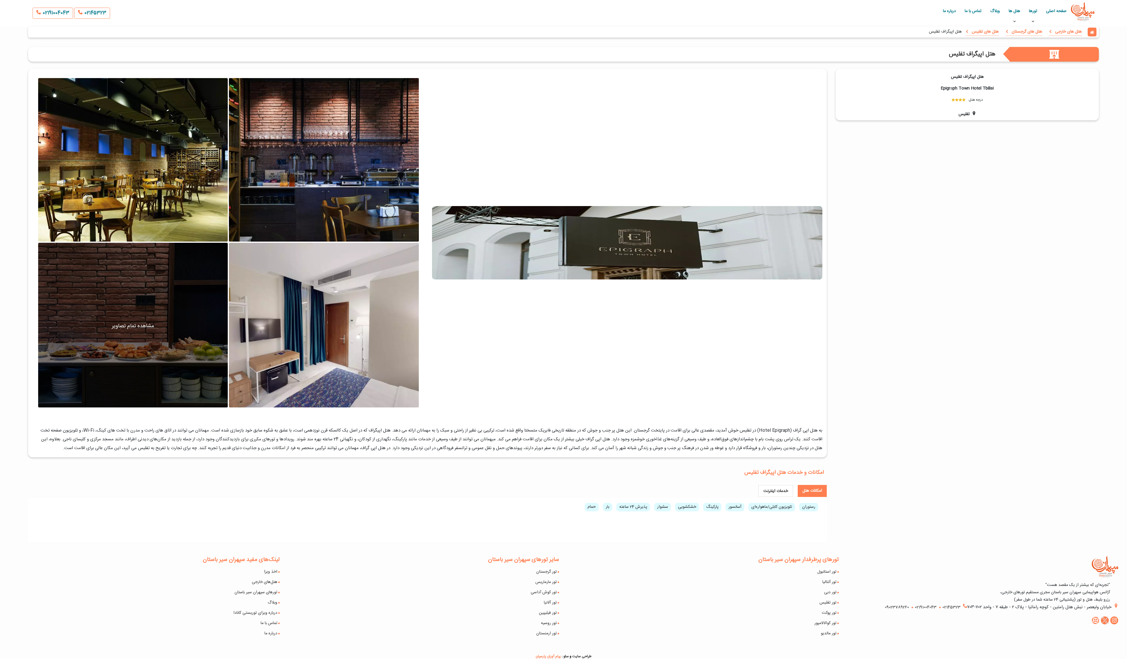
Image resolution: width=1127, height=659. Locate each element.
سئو (566, 656)
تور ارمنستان (546, 633)
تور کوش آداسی (544, 592)
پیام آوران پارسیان (548, 656)
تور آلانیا (550, 602)
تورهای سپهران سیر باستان (255, 592)
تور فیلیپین (548, 612)
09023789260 (897, 607)
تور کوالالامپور (825, 623)
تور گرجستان (546, 571)
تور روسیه (549, 623)
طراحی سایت (581, 656)
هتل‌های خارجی (264, 582)
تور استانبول (826, 571)
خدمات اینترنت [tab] (775, 491)
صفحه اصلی (1056, 11)
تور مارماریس (546, 582)
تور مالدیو (828, 633)
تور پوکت (829, 612)
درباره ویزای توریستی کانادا (255, 612)
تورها (1033, 11)
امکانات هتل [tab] (812, 490)
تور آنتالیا (829, 582)
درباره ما (949, 11)
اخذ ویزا (270, 571)
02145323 (94, 13)
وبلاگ (995, 11)
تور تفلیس (827, 602)
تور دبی (830, 592)
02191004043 (55, 13)
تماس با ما (973, 11)
